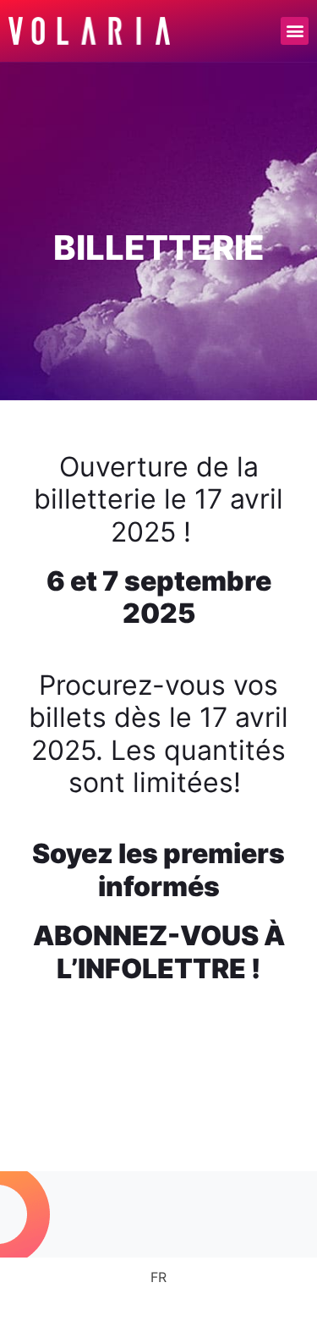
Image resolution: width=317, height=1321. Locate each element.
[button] (295, 31)
